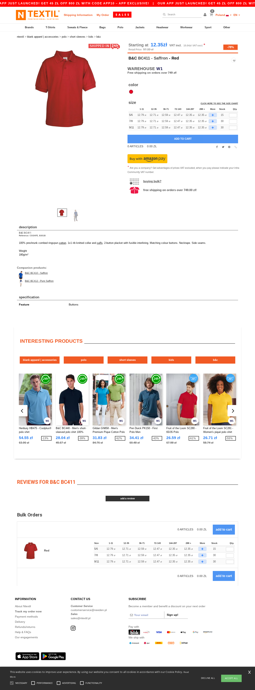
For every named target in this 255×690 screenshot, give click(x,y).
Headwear (162, 27)
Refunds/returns (25, 627)
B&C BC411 (25, 232)
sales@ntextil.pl (80, 618)
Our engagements (26, 637)
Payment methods (26, 616)
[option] (71, 88)
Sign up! (172, 614)
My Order (103, 15)
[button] (206, 15)
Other (226, 27)
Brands (29, 27)
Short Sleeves (127, 359)
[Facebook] (217, 147)
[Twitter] (223, 147)
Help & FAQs (23, 632)
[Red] (131, 92)
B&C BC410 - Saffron (36, 273)
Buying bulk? (152, 181)
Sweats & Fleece (77, 27)
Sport (208, 27)
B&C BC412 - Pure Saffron (39, 281)
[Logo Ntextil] (38, 15)
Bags (102, 27)
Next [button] (20, 127)
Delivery (20, 621)
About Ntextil (23, 606)
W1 (159, 68)
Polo (120, 27)
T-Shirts (50, 27)
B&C (132, 58)
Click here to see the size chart (219, 103)
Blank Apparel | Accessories (40, 359)
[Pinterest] (229, 147)
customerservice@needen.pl (89, 610)
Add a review (127, 498)
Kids (171, 359)
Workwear (186, 27)
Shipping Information (78, 15)
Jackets (139, 27)
